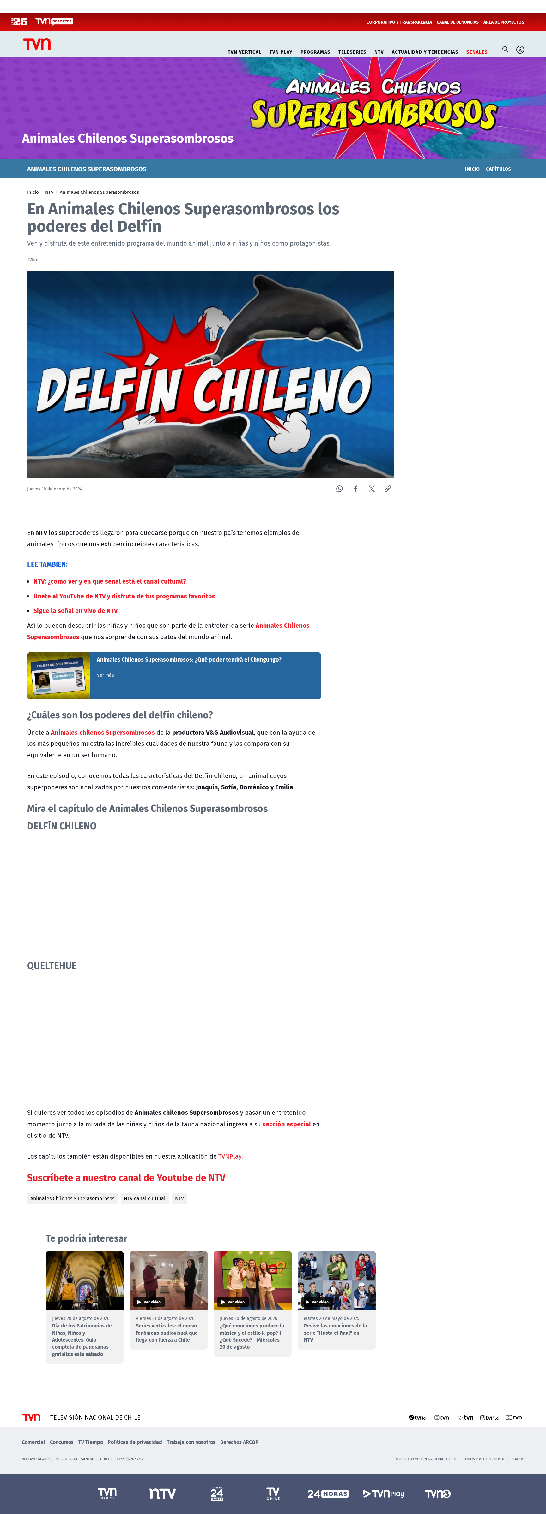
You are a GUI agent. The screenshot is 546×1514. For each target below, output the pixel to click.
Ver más (105, 675)
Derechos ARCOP (239, 1442)
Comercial (33, 1442)
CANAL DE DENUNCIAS (458, 21)
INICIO (472, 169)
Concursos (62, 1442)
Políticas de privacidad (135, 1442)
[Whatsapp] (339, 488)
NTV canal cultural (145, 1198)
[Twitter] (371, 488)
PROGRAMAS (315, 51)
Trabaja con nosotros (191, 1442)
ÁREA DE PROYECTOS (503, 21)
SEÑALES (477, 51)
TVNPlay (229, 1156)
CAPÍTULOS (498, 169)
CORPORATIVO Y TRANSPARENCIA (399, 21)
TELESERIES (352, 51)
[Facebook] (355, 488)
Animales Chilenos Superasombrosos (99, 191)
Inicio (33, 191)
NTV (379, 51)
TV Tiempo (90, 1442)
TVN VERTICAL (245, 51)
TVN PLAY (281, 51)
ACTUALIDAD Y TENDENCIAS (425, 51)
